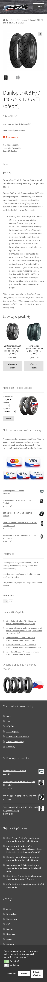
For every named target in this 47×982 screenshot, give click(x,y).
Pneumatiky (23, 20)
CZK (5, 601)
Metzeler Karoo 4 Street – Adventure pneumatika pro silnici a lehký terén (20, 638)
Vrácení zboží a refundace (17, 736)
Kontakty (10, 746)
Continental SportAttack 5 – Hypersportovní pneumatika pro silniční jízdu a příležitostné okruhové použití (24, 631)
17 (9, 151)
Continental (11, 919)
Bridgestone (11, 914)
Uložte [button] (24, 974)
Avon (8, 909)
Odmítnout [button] (11, 974)
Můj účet (10, 726)
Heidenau (10, 934)
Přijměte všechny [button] (37, 973)
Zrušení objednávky (15, 741)
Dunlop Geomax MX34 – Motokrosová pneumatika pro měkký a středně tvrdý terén (24, 646)
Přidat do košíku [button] (12, 366)
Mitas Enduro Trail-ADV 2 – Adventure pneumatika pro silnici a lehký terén (21, 622)
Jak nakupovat (12, 731)
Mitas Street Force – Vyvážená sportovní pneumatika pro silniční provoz (22, 653)
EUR (10, 601)
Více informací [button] (20, 957)
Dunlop (14, 151)
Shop (15, 20)
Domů (8, 20)
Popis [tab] (5, 164)
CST (8, 924)
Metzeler (10, 944)
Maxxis (9, 939)
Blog (8, 716)
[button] (40, 34)
